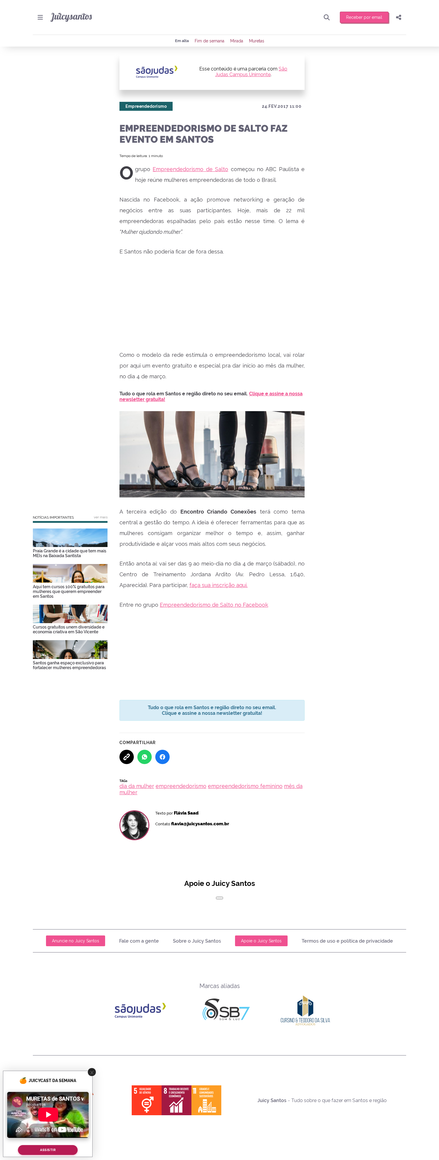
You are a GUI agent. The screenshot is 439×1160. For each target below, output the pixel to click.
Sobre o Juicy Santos (197, 941)
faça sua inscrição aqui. (218, 585)
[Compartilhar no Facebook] (162, 757)
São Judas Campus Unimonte (251, 71)
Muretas (256, 41)
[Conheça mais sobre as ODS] (176, 1100)
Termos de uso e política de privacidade (347, 941)
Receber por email (364, 17)
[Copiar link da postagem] (126, 757)
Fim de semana (209, 41)
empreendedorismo (181, 786)
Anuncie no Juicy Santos (75, 940)
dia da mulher (136, 786)
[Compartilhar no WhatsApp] (144, 757)
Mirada (236, 41)
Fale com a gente (139, 941)
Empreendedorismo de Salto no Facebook (214, 605)
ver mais (101, 517)
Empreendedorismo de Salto (190, 169)
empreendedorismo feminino (245, 786)
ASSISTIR (48, 1150)
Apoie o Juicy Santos (261, 940)
